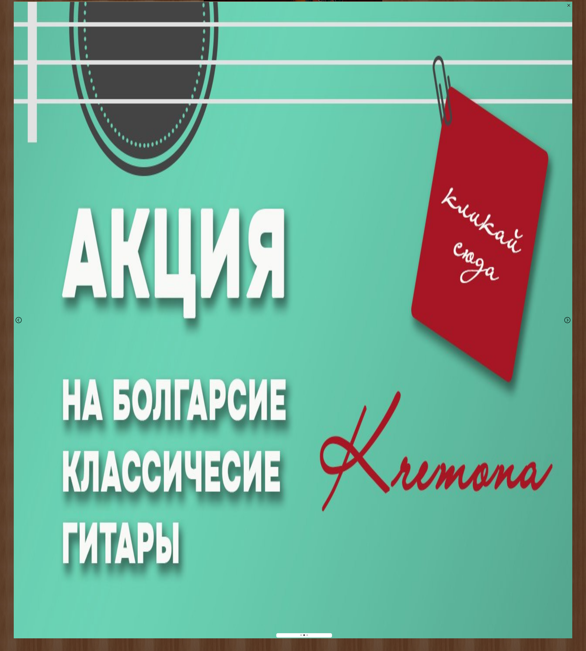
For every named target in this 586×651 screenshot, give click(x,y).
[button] (301, 635)
